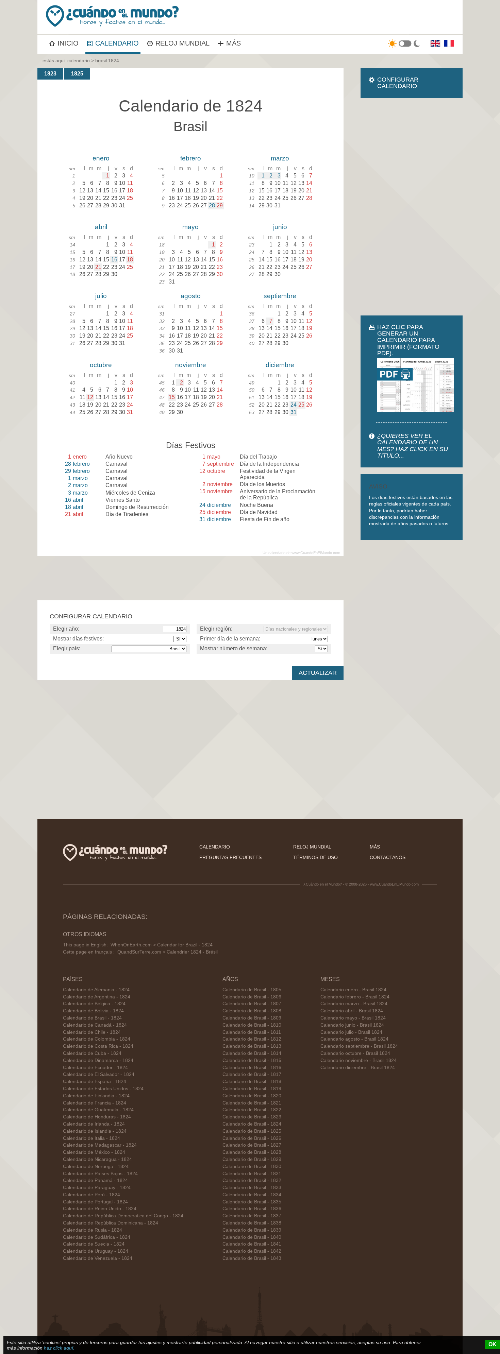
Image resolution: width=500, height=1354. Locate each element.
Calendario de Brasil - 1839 (251, 1230)
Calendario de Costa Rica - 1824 (98, 1046)
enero (101, 158)
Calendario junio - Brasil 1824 (352, 1025)
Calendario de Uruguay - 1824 (95, 1251)
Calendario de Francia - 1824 (94, 1103)
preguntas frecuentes (230, 857)
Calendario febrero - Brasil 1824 (354, 996)
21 (98, 267)
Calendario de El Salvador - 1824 (98, 1074)
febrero (190, 158)
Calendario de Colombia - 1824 (96, 1039)
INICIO (68, 43)
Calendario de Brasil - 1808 (251, 1010)
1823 (50, 73)
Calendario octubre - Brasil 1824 (355, 1053)
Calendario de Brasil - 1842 (251, 1251)
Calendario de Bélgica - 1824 (94, 1003)
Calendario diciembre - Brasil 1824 (357, 1067)
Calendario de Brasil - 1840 (251, 1237)
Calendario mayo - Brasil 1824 (353, 1018)
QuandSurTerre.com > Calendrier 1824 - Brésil (167, 952)
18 (130, 259)
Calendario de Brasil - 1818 (251, 1081)
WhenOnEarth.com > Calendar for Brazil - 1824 (162, 944)
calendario (78, 60)
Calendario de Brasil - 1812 (251, 1039)
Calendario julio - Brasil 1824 (351, 1032)
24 (293, 405)
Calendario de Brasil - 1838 (251, 1223)
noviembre (190, 365)
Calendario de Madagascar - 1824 (100, 1145)
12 (90, 397)
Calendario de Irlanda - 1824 (94, 1124)
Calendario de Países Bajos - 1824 (100, 1173)
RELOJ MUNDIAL (182, 43)
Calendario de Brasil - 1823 (251, 1116)
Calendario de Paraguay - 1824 (97, 1187)
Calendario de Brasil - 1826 (251, 1138)
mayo (190, 226)
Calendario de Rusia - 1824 (92, 1230)
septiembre (280, 295)
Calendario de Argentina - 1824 (96, 996)
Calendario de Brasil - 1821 (251, 1103)
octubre (101, 365)
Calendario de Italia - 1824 (91, 1138)
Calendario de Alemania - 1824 (96, 989)
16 (114, 259)
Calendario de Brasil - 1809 (251, 1018)
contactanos (387, 857)
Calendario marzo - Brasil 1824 (353, 1003)
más (375, 847)
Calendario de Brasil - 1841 (251, 1244)
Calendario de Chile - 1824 (92, 1032)
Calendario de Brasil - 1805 (251, 989)
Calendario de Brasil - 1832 (251, 1180)
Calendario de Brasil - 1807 (251, 1003)
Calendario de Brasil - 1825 (251, 1131)
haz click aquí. (59, 1348)
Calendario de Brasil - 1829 (251, 1159)
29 (220, 205)
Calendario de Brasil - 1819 (251, 1088)
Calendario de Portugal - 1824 (95, 1201)
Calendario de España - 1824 (94, 1081)
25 (301, 405)
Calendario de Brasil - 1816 (251, 1067)
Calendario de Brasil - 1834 (251, 1194)
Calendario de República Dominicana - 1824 (110, 1223)
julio (101, 295)
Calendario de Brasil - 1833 (251, 1187)
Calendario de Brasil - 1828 (251, 1152)
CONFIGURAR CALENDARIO (397, 82)
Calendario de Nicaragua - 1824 (97, 1159)
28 (212, 205)
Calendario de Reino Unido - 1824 (99, 1208)
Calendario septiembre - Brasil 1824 (359, 1046)
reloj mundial (312, 847)
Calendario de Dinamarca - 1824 (98, 1060)
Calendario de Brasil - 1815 (251, 1060)
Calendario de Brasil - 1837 (251, 1215)
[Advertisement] (412, 207)
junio (280, 226)
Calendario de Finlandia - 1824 (96, 1095)
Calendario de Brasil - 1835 (251, 1201)
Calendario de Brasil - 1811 (251, 1032)
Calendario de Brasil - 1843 (251, 1258)
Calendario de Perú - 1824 (91, 1194)
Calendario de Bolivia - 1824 (93, 1010)
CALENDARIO (117, 43)
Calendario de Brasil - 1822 (251, 1109)
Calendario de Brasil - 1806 (251, 996)
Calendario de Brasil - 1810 (251, 1025)
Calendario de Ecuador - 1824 (95, 1067)
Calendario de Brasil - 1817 (251, 1074)
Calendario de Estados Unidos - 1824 (103, 1088)
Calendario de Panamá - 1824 (95, 1180)
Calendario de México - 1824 (94, 1152)
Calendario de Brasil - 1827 (251, 1145)
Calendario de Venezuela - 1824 (97, 1258)
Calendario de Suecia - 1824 (93, 1244)
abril (101, 226)
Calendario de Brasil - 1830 (251, 1166)
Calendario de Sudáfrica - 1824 (96, 1237)
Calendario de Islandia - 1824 (95, 1131)
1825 (77, 73)
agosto (191, 295)
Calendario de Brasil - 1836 (251, 1208)
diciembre (280, 365)
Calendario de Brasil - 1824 (92, 1018)
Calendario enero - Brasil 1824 (353, 989)
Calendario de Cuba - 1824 (92, 1053)
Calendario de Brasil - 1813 (251, 1046)
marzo (280, 158)
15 (172, 397)
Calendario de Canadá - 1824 (95, 1025)
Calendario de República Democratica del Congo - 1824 (123, 1215)
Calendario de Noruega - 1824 (96, 1166)
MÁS (233, 43)
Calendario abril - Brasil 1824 (351, 1010)
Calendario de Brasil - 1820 (251, 1095)
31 (293, 412)
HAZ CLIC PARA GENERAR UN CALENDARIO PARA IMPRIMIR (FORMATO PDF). (408, 340)
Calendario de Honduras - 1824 (97, 1116)
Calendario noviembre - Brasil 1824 (358, 1060)
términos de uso (315, 857)
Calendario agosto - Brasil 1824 (354, 1039)
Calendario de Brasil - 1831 (251, 1173)
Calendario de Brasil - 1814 (251, 1053)
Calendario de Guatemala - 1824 (98, 1109)
